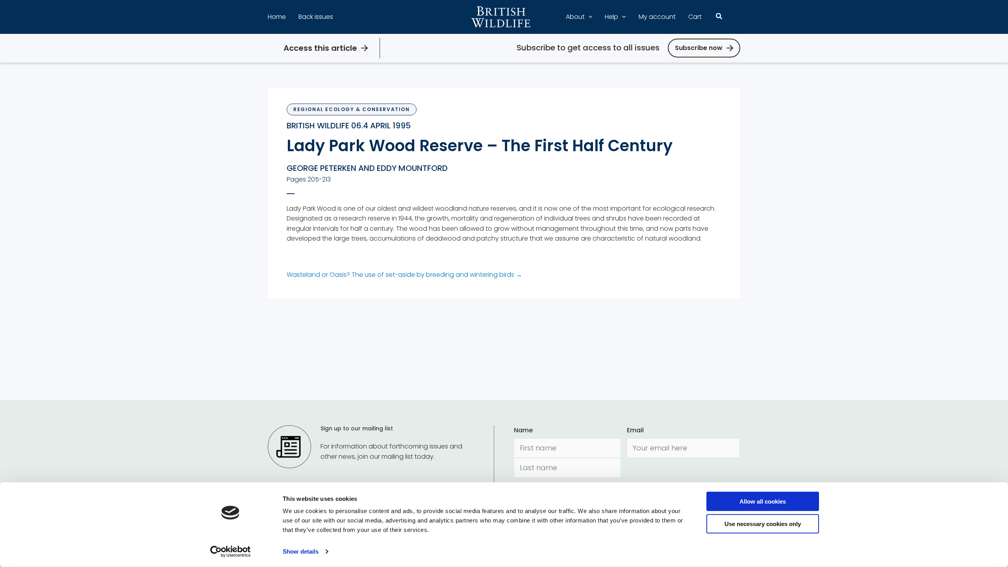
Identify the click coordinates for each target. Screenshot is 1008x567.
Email (635, 430)
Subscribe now (699, 47)
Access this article (320, 48)
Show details (301, 551)
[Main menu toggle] (735, 17)
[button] (589, 17)
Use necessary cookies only (762, 523)
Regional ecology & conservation (351, 109)
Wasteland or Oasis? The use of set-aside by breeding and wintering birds (404, 274)
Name (523, 430)
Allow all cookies (762, 501)
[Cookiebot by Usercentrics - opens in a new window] (230, 552)
